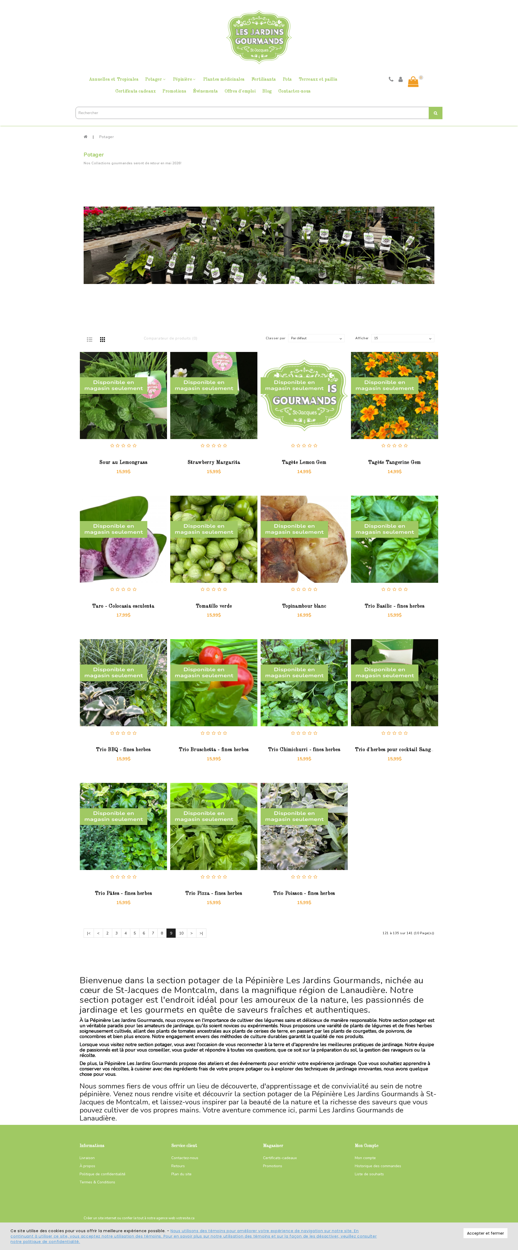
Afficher (362, 338)
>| (201, 933)
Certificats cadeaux (135, 91)
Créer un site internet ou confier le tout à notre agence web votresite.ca (139, 1218)
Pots (287, 79)
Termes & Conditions (97, 1182)
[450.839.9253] (391, 80)
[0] (413, 81)
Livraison (87, 1157)
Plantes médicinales (224, 79)
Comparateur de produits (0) (170, 338)
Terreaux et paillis (318, 79)
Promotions (174, 91)
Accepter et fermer (485, 1233)
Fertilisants (263, 79)
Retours (178, 1166)
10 (181, 933)
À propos (87, 1166)
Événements (205, 91)
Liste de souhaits (369, 1174)
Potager (153, 79)
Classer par (275, 338)
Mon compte (365, 1157)
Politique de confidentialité (102, 1174)
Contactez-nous (294, 91)
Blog (267, 91)
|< (88, 933)
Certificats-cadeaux (280, 1157)
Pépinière (182, 79)
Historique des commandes (378, 1166)
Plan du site (181, 1174)
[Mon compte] (400, 80)
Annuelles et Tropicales (114, 79)
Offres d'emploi (240, 91)
